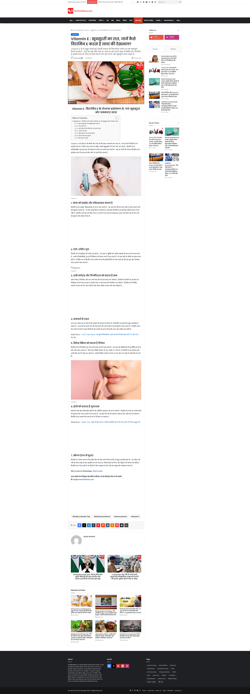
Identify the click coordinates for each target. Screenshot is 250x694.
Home (74, 30)
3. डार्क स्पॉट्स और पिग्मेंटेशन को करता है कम (89, 128)
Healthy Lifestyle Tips (82, 516)
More (158, 20)
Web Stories (148, 20)
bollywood (173, 665)
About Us (158, 690)
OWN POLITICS (81, 20)
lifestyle (164, 675)
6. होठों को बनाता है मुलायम (84, 136)
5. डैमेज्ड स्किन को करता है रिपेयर (86, 133)
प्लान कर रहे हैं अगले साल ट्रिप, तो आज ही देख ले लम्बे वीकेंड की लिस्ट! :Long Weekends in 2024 (130, 611)
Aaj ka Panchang (151, 665)
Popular (155, 49)
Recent (173, 49)
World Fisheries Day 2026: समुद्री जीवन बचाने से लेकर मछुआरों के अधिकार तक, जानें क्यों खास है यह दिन (124, 2)
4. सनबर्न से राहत (82, 131)
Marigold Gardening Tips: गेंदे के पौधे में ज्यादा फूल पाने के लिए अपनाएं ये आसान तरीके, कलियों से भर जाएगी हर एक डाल (81, 637)
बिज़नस (118, 20)
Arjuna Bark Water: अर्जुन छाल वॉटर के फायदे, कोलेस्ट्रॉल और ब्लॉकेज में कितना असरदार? (105, 636)
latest (148, 675)
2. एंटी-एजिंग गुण (81, 126)
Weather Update (151, 682)
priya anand (77, 58)
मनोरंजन (101, 20)
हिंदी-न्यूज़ (161, 682)
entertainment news (162, 668)
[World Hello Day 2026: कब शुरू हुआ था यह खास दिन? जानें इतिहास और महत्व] (154, 59)
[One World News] (80, 11)
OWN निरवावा (92, 20)
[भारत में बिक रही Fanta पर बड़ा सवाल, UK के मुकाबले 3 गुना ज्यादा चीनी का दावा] (154, 95)
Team (164, 690)
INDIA (174, 672)
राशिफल (125, 20)
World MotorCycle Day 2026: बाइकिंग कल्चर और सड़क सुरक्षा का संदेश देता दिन (130, 636)
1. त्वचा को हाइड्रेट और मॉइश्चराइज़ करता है (88, 123)
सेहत (112, 20)
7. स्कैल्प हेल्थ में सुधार (82, 138)
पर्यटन (130, 20)
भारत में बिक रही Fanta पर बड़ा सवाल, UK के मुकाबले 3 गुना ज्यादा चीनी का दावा (170, 95)
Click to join (97, 471)
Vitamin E (135, 516)
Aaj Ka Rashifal (163, 665)
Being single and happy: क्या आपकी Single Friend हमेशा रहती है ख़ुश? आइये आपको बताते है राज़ (106, 613)
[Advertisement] (142, 10)
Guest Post (150, 690)
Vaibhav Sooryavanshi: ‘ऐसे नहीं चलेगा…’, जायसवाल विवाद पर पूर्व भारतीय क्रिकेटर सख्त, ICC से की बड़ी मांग (169, 106)
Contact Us (178, 690)
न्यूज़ (71, 20)
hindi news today (151, 672)
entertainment (151, 668)
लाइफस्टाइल (138, 20)
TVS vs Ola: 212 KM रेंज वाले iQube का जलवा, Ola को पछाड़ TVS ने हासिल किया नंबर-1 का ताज (169, 71)
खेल (108, 20)
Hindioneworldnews (102, 516)
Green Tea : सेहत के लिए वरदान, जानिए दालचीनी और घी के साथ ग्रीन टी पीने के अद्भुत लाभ (110, 422)
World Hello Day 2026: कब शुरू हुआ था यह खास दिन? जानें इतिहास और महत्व (169, 59)
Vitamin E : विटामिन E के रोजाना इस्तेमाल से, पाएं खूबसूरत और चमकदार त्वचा (95, 121)
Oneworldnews (121, 516)
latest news (156, 675)
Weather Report (172, 678)
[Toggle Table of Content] (116, 118)
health (172, 668)
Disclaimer (170, 690)
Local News (172, 675)
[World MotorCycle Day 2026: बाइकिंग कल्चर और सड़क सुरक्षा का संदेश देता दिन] (130, 626)
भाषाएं (178, 20)
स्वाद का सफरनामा (168, 20)
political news (162, 678)
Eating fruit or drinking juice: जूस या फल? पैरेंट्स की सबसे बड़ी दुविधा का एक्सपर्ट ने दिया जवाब (81, 611)
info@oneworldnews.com (83, 479)
